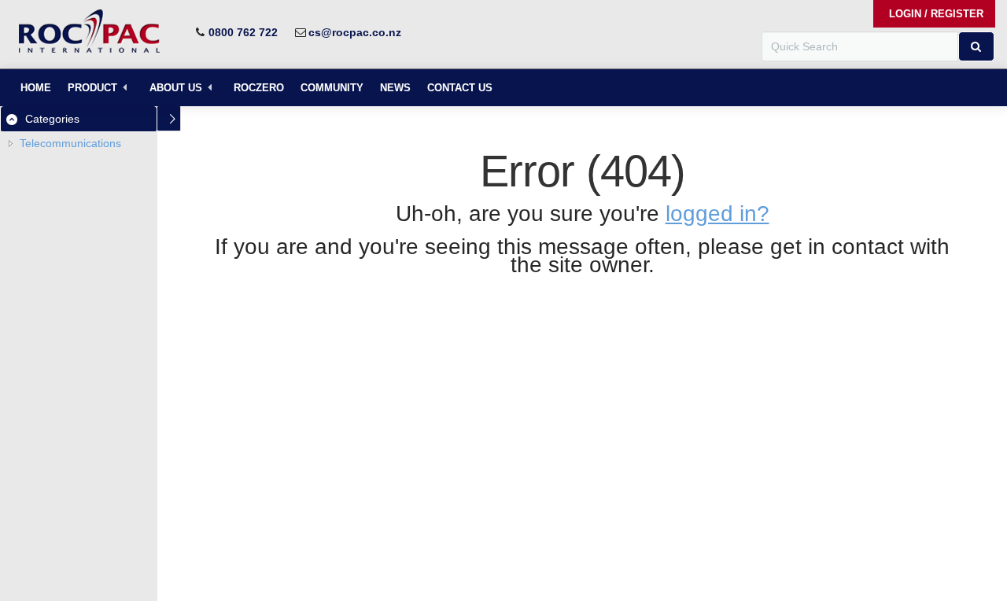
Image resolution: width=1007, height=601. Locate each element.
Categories (52, 118)
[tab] (78, 118)
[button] (976, 46)
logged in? (717, 213)
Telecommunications (70, 143)
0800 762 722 (243, 32)
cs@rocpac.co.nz (354, 32)
